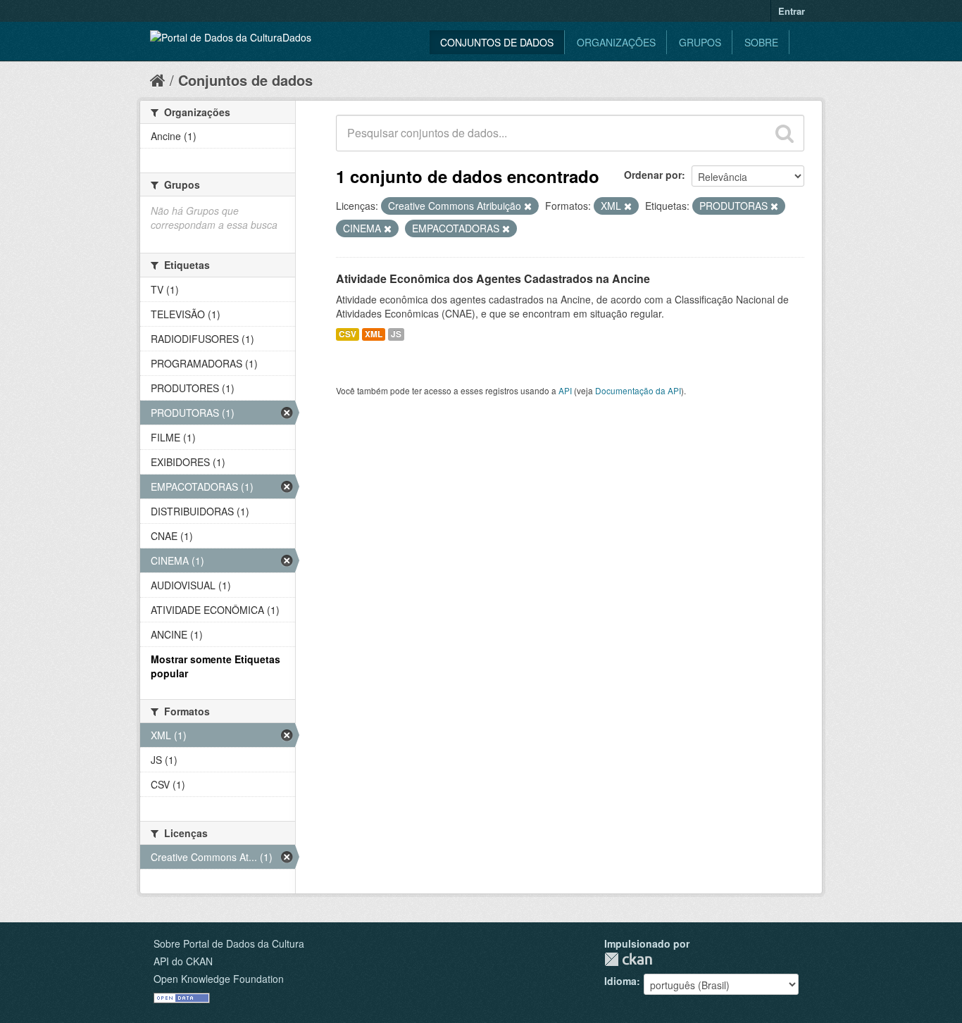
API (565, 390)
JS (396, 334)
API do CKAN (183, 961)
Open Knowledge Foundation (219, 979)
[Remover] (528, 206)
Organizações (616, 42)
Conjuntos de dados (497, 42)
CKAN (628, 959)
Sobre (761, 42)
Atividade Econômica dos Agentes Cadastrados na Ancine (493, 278)
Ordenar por (653, 175)
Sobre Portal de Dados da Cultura (229, 943)
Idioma (620, 981)
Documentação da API (638, 390)
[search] (784, 133)
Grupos (700, 42)
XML (373, 334)
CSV (347, 334)
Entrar (791, 11)
